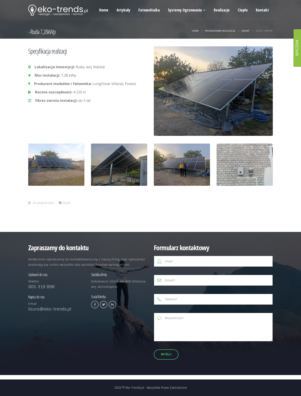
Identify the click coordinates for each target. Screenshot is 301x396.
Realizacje (222, 10)
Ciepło (243, 10)
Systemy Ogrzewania (185, 10)
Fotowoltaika (149, 10)
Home (103, 10)
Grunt (67, 203)
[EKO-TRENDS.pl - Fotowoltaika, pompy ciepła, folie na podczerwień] (58, 10)
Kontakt (262, 10)
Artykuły (123, 10)
